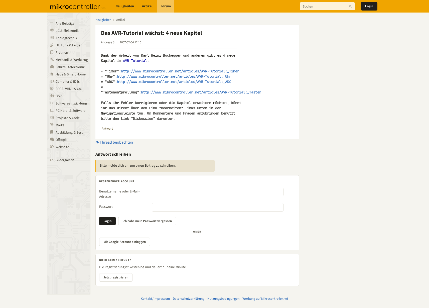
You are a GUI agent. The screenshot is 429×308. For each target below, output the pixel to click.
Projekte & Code (68, 118)
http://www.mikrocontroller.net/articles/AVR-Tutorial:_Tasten (201, 92)
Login (369, 6)
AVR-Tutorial (135, 60)
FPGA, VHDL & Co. (69, 88)
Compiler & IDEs (68, 81)
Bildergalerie (65, 160)
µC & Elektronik (67, 30)
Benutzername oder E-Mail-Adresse (119, 194)
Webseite (62, 147)
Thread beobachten (116, 142)
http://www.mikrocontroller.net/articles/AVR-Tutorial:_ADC (174, 81)
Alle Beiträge (65, 23)
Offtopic (61, 139)
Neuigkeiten (124, 6)
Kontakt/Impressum (155, 298)
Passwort (106, 206)
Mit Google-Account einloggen (124, 242)
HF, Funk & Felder (69, 45)
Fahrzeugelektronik (70, 67)
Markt (60, 125)
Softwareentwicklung (71, 103)
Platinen (62, 52)
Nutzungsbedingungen (223, 298)
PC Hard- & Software (70, 110)
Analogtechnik (66, 38)
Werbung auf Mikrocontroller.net (265, 298)
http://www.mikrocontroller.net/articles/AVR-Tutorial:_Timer (180, 71)
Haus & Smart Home (71, 74)
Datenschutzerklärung (188, 298)
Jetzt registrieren (115, 277)
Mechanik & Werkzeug (72, 59)
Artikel (147, 6)
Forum (166, 6)
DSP (59, 96)
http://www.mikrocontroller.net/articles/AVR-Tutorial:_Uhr (174, 76)
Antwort (107, 128)
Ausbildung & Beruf (70, 132)
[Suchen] (350, 6)
